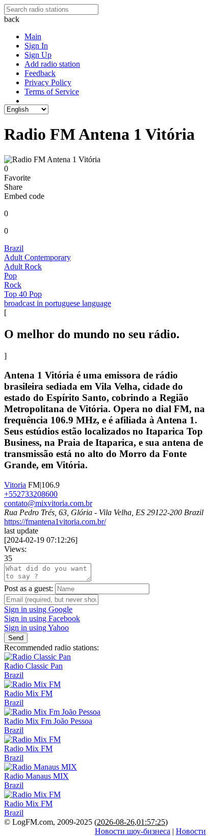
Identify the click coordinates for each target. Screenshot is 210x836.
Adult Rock (23, 266)
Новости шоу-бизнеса (132, 831)
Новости (191, 831)
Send (15, 638)
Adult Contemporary (37, 257)
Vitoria (15, 484)
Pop (10, 275)
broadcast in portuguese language (57, 303)
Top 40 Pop (23, 294)
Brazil (13, 248)
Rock (12, 285)
